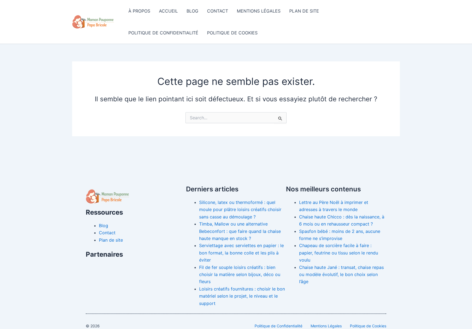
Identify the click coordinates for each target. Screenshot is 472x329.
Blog (192, 11)
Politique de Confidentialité (163, 32)
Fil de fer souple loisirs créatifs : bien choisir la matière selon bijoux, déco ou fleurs (239, 274)
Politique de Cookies (232, 32)
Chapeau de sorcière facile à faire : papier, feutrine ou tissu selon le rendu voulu (338, 253)
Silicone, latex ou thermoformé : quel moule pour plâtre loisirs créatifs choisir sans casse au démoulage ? (240, 210)
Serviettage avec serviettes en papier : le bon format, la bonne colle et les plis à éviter (241, 253)
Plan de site (304, 11)
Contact (217, 11)
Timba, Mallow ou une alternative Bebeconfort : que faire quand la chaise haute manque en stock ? (240, 231)
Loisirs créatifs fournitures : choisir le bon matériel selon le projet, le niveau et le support (242, 296)
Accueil (168, 11)
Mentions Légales (259, 11)
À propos (139, 11)
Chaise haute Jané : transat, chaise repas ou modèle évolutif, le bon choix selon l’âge (341, 274)
